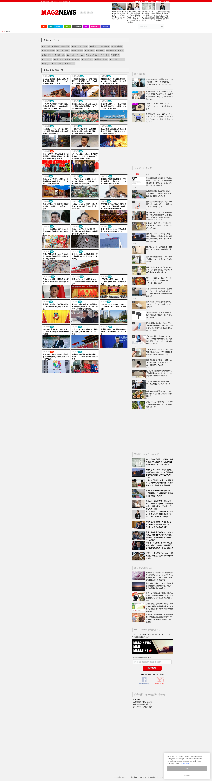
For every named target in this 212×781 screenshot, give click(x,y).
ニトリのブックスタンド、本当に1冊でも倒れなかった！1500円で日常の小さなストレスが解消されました (159, 351)
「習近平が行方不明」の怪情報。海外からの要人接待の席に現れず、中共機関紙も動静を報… (85, 131)
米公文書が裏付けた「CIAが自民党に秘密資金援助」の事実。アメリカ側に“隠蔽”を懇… (113, 106)
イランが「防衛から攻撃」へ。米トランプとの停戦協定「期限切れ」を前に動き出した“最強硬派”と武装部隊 (159, 482)
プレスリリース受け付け (142, 707)
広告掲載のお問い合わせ (142, 702)
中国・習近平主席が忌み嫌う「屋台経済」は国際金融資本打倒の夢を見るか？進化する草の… (56, 156)
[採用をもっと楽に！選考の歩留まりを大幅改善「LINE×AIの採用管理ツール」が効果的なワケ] (139, 86)
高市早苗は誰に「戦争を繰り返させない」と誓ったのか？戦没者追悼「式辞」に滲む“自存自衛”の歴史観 (163, 16)
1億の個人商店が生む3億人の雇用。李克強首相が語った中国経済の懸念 (56, 331)
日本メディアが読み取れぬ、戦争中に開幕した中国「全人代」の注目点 (85, 331)
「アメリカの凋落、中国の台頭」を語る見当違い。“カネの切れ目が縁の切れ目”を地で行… (56, 106)
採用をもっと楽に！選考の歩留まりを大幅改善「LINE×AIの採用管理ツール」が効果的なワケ (159, 81)
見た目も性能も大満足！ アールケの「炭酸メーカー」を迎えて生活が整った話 (159, 259)
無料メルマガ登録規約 (140, 657)
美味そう (116, 55)
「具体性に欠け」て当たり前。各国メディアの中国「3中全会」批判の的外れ (85, 206)
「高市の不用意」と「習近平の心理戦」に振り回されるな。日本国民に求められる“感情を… (85, 81)
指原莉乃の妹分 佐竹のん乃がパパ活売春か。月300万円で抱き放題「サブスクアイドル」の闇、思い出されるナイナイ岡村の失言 (133, 17)
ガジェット (71, 64)
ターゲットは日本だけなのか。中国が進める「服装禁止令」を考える (56, 231)
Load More (85, 377)
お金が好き (112, 51)
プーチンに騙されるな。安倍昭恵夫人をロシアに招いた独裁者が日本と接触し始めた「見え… (85, 156)
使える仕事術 (78, 51)
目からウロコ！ (93, 55)
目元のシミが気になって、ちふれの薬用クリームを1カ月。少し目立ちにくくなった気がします (159, 204)
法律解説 (106, 46)
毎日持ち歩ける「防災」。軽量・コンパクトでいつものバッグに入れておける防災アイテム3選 (159, 362)
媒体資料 (136, 699)
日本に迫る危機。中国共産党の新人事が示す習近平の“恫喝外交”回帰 (56, 281)
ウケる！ (106, 55)
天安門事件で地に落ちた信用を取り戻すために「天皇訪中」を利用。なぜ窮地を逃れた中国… (113, 206)
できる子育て (88, 59)
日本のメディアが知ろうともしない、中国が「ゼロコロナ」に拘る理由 (113, 306)
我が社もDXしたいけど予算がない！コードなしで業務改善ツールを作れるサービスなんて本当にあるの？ (159, 214)
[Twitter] (84, 12)
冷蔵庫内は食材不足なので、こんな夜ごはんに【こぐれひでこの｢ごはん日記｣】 (159, 393)
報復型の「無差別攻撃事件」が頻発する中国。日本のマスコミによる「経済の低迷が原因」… (113, 181)
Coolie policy (184, 763)
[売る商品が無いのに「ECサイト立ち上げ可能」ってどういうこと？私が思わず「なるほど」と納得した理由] (139, 121)
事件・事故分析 (49, 51)
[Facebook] (81, 12)
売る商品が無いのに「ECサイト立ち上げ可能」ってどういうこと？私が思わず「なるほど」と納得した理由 (159, 116)
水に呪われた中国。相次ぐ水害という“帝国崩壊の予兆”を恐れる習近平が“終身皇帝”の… (56, 131)
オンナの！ (47, 59)
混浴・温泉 (61, 55)
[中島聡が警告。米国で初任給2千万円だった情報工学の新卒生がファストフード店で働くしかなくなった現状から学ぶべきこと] (139, 99)
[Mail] (91, 12)
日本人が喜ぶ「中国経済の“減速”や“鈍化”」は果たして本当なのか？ (56, 206)
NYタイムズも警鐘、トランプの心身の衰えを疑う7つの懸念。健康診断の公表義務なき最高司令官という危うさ (159, 545)
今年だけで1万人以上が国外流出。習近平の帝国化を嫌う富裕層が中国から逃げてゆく (85, 231)
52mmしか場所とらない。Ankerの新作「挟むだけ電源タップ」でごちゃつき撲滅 (159, 315)
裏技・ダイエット (73, 59)
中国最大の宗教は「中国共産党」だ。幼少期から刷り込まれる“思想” (56, 306)
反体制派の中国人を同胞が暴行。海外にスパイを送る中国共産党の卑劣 (85, 356)
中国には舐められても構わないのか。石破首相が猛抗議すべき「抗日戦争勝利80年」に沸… (85, 106)
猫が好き (46, 64)
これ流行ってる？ (117, 59)
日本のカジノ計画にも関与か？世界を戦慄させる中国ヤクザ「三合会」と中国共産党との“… (56, 181)
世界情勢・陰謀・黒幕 (61, 46)
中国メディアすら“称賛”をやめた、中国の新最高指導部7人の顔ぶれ (84, 281)
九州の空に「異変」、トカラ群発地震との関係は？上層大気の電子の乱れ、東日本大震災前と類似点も (159, 585)
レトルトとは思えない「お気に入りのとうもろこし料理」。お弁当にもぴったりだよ (159, 225)
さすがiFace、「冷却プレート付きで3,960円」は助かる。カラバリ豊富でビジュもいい (159, 404)
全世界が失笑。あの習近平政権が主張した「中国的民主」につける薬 (113, 331)
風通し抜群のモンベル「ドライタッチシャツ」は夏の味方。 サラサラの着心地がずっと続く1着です (159, 269)
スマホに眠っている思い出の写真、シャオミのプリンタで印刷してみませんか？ (159, 304)
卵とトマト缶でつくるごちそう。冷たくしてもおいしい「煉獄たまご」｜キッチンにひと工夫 (159, 280)
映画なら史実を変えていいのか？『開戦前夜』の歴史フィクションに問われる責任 (159, 555)
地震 (121, 51)
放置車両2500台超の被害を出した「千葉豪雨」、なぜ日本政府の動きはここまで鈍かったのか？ (119, 15)
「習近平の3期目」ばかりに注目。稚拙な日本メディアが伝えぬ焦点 (113, 281)
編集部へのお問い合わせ (142, 704)
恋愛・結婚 (59, 59)
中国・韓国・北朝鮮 (80, 46)
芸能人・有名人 (102, 59)
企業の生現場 (117, 46)
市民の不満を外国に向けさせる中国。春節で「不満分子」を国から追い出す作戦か (56, 256)
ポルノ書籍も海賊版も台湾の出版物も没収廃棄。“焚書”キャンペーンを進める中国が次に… (113, 131)
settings (187, 775)
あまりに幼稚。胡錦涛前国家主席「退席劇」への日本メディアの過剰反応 (85, 256)
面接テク (101, 51)
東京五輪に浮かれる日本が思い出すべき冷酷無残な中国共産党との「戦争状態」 (56, 356)
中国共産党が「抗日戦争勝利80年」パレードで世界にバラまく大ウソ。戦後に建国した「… (113, 81)
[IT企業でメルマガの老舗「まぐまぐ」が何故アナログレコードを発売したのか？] (139, 111)
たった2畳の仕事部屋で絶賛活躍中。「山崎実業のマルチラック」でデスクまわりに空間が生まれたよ (159, 373)
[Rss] (88, 12)
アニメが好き (58, 64)
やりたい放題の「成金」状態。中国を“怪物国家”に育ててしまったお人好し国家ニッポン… (56, 81)
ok (187, 769)
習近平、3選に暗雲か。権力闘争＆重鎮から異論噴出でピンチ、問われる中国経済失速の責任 (85, 306)
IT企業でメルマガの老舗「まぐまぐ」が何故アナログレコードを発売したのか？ (159, 106)
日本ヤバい (95, 46)
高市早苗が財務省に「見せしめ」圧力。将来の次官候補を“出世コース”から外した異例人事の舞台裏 (159, 524)
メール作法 (90, 51)
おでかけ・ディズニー (76, 55)
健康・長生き (48, 55)
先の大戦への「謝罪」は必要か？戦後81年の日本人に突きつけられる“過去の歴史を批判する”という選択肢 (148, 16)
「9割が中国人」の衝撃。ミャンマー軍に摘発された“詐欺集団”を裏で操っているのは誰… (85, 181)
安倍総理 (46, 46)
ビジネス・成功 (63, 51)
